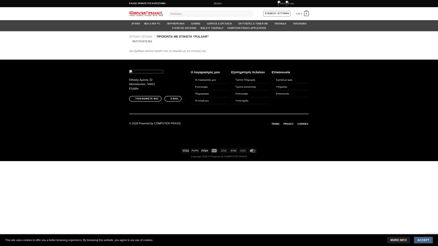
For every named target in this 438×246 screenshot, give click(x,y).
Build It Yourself (212, 28)
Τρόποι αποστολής (245, 86)
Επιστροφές (201, 86)
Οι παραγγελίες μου (205, 79)
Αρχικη (135, 23)
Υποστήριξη (241, 100)
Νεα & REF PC (152, 23)
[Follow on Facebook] (297, 3)
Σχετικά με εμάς (284, 79)
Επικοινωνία (282, 93)
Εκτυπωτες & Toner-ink (253, 23)
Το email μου (202, 100)
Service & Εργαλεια (219, 23)
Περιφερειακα (176, 23)
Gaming (196, 23)
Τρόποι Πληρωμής (245, 79)
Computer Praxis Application (246, 28)
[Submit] (250, 14)
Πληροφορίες (202, 93)
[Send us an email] (304, 3)
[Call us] (307, 3)
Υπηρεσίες (281, 86)
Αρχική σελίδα (140, 36)
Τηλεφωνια (300, 23)
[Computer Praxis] (146, 13)
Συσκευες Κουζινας (184, 28)
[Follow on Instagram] (301, 3)
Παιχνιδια (280, 23)
